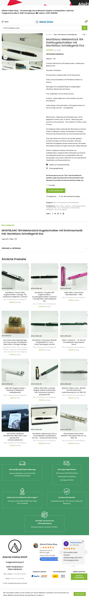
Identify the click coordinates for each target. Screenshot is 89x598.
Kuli (59, 208)
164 (57, 206)
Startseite (49, 34)
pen (56, 209)
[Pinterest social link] (58, 213)
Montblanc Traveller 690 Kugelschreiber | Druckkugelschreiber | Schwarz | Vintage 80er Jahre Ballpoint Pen (44, 296)
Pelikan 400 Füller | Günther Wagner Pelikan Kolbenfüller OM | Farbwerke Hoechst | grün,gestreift (44, 391)
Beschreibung (8, 225)
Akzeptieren (79, 594)
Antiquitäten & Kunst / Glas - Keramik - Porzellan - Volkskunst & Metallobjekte (15, 348)
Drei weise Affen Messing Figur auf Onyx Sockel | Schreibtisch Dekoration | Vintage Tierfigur (15, 342)
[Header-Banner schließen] (86, 2)
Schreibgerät (62, 209)
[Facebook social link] (52, 213)
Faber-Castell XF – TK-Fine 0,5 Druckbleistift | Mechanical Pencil (74, 342)
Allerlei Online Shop (48, 544)
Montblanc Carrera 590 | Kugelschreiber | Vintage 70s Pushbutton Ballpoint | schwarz (15, 294)
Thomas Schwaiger (76, 542)
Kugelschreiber (51, 208)
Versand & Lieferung (11, 248)
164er (62, 206)
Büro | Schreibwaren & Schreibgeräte (65, 34)
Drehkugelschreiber (79, 206)
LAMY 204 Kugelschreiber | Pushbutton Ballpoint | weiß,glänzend (15, 390)
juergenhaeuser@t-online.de (17, 583)
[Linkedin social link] (60, 213)
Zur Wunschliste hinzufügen (70, 196)
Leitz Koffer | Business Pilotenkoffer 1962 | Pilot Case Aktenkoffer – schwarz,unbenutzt (15, 437)
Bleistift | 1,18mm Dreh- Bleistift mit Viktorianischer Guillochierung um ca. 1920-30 (74, 390)
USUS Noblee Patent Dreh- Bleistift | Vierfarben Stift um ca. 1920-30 (73, 436)
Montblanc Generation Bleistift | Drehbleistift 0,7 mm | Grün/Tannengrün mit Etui (44, 342)
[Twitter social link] (55, 213)
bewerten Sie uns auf (48, 559)
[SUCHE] (84, 28)
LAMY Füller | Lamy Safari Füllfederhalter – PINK (73, 293)
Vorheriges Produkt (82, 34)
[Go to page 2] (73, 566)
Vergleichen (52, 196)
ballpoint (68, 206)
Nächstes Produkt (86, 34)
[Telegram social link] (63, 213)
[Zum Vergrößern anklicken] (5, 57)
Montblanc (50, 209)
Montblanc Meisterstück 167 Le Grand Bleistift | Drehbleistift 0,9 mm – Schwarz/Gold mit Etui (44, 436)
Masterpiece (66, 208)
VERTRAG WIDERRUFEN (79, 577)
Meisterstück (75, 208)
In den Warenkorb (55, 190)
